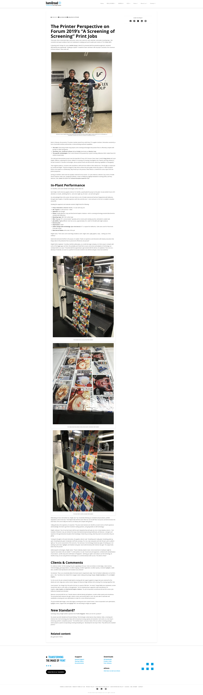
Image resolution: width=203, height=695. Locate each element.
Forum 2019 (108, 42)
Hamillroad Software (73, 17)
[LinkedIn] (101, 689)
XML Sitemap (133, 686)
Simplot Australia (100, 575)
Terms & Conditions (66, 686)
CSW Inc (57, 160)
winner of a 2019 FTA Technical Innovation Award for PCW (74, 178)
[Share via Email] (145, 21)
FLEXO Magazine (80, 613)
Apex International (75, 226)
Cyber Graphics (60, 589)
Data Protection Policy (102, 686)
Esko (60, 151)
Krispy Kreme (106, 158)
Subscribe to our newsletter (56, 672)
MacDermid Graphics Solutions (74, 589)
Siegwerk (57, 209)
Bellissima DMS (62, 17)
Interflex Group (73, 45)
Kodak (78, 151)
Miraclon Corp (92, 151)
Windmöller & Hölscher (62, 207)
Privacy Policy (90, 686)
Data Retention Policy (117, 686)
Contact (140, 686)
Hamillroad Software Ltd (68, 151)
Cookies (127, 686)
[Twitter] (97, 689)
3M (62, 217)
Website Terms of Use (79, 686)
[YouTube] (105, 689)
